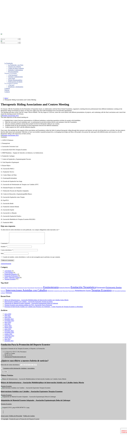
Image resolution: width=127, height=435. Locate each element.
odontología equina (58, 290)
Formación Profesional (11, 276)
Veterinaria (9, 293)
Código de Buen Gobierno (16, 7)
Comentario (5, 243)
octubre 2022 (8, 334)
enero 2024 (7, 317)
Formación (3, 290)
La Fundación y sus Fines (15, 4)
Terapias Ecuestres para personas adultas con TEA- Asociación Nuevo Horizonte (28, 305)
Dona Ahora (4, 95)
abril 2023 (7, 324)
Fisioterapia (100, 287)
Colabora (7, 27)
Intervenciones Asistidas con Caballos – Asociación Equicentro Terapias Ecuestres (28, 301)
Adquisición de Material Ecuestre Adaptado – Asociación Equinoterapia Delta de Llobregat (31, 303)
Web (2, 253)
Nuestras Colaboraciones (15, 15)
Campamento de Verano (12, 287)
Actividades (7, 271)
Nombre (4, 246)
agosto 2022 (8, 337)
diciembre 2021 (9, 341)
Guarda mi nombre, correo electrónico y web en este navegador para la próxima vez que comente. (31, 257)
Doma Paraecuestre (39, 287)
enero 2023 (7, 329)
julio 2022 (7, 339)
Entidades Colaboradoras (15, 9)
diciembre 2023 (9, 319)
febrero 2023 (8, 327)
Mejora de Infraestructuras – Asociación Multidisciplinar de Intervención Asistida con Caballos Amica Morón (36, 300)
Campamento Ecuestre (22, 287)
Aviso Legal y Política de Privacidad (11, 416)
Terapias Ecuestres (9, 279)
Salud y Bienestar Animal (11, 277)
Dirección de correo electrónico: (10, 365)
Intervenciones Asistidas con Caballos (26, 290)
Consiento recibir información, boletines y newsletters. (19, 368)
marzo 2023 (7, 325)
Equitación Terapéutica (83, 287)
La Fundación (8, 2)
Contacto (7, 31)
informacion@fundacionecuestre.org (15, 357)
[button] (5, 35)
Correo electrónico (7, 250)
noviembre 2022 (9, 332)
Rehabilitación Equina (83, 291)
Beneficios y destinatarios (15, 26)
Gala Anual (11, 17)
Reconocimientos (13, 10)
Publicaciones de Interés (15, 21)
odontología (50, 290)
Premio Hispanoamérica (15, 19)
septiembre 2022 (9, 335)
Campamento (3, 287)
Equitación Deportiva (10, 274)
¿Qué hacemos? (12, 14)
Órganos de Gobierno (14, 5)
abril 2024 (7, 315)
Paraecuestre (65, 290)
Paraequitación (71, 290)
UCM (113, 290)
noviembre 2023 (9, 320)
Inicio (6, 98)
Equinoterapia (51, 287)
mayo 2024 (7, 314)
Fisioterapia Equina (114, 287)
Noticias (6, 29)
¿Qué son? (11, 24)
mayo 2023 (7, 322)
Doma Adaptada (30, 287)
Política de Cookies (29, 416)
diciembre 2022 (9, 330)
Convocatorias (8, 272)
